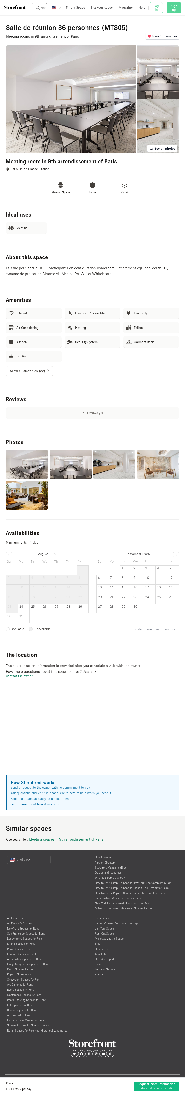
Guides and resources (108, 872)
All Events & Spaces (19, 923)
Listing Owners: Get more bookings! (117, 923)
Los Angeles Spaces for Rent (24, 938)
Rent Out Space (104, 933)
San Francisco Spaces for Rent (26, 933)
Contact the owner (19, 676)
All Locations (15, 918)
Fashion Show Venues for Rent (25, 1020)
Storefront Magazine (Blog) (111, 867)
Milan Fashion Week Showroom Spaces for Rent (124, 908)
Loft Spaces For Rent (20, 1005)
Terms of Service (105, 969)
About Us (100, 954)
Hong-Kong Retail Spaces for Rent (28, 964)
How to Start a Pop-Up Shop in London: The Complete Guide (132, 887)
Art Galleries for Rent (20, 984)
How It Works (103, 857)
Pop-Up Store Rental (19, 974)
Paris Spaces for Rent (20, 948)
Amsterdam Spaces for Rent (24, 959)
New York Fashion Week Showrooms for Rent (122, 903)
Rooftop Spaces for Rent (22, 1010)
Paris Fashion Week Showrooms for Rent (119, 898)
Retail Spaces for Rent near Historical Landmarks (37, 1030)
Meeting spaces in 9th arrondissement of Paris (66, 839)
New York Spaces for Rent (23, 928)
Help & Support (104, 959)
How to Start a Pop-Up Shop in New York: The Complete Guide (133, 882)
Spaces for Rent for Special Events (28, 1025)
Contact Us (102, 948)
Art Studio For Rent (19, 1015)
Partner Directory (105, 862)
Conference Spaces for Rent (24, 994)
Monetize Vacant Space (109, 938)
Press (98, 964)
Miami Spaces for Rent (21, 943)
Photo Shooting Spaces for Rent (26, 999)
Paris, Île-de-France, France (30, 169)
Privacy (99, 974)
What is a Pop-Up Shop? (110, 877)
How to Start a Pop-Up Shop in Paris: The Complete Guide (130, 893)
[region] (92, 732)
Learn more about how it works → (35, 804)
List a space (102, 918)
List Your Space (104, 928)
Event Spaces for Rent (20, 989)
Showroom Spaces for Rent (23, 979)
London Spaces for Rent (21, 954)
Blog (97, 943)
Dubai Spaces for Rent (20, 969)
